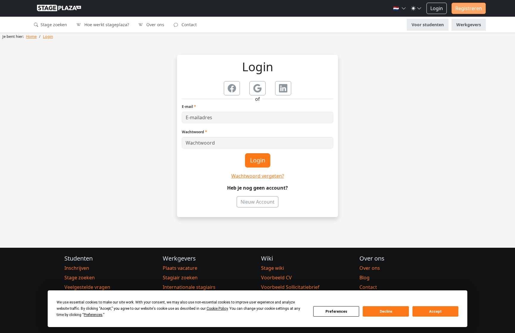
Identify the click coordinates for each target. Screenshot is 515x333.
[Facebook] (232, 88)
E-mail (189, 106)
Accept (435, 311)
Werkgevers (468, 24)
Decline (386, 311)
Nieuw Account (257, 202)
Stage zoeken (53, 24)
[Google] (257, 88)
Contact (188, 24)
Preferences (336, 311)
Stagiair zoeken (180, 277)
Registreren (468, 8)
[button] (399, 8)
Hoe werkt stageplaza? (106, 24)
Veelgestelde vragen (87, 287)
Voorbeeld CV (276, 277)
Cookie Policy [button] (217, 308)
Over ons (154, 24)
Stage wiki (272, 268)
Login (436, 8)
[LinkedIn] (283, 88)
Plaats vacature (180, 268)
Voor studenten (428, 24)
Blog (364, 277)
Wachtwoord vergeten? (257, 176)
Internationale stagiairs (189, 287)
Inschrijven (76, 268)
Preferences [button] (93, 315)
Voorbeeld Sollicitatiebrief (290, 287)
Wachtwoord (194, 131)
